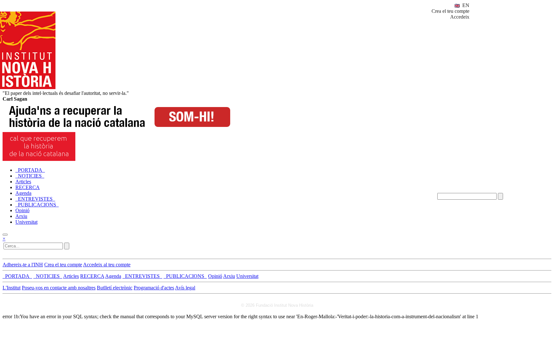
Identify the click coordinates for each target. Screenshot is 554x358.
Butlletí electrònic (114, 287)
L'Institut (12, 287)
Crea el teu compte (450, 11)
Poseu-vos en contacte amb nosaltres (59, 287)
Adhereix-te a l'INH (23, 264)
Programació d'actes (154, 287)
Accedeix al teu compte (106, 264)
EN (465, 5)
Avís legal (185, 287)
